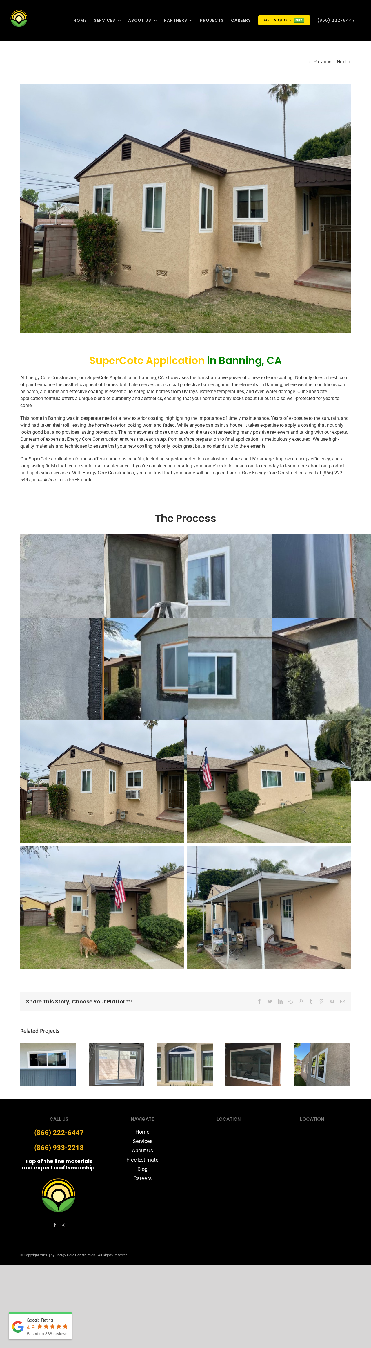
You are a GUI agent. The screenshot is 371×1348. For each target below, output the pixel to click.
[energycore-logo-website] (59, 1180)
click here (47, 480)
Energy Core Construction (278, 473)
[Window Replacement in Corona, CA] (253, 1064)
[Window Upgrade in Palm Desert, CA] (185, 1064)
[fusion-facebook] (55, 1225)
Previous (322, 61)
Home (142, 1132)
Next (341, 61)
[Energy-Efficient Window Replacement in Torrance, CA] (322, 1064)
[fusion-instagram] (63, 1225)
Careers (142, 1178)
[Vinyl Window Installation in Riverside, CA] (116, 1064)
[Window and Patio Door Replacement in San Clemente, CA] (48, 1064)
